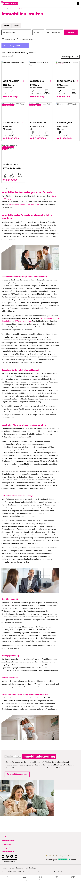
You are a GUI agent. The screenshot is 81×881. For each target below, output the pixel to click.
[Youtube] (16, 856)
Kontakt (4, 837)
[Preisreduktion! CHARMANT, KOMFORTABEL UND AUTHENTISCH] (67, 80)
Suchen (71, 32)
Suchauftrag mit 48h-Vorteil (15, 46)
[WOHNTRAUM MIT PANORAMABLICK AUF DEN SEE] (13, 80)
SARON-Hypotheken (23, 321)
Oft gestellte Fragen (8, 840)
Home (3, 9)
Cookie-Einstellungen (30, 868)
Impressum (12, 868)
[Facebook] (11, 856)
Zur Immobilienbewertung (17, 774)
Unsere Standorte (7, 851)
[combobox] (16, 32)
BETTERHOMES (7, 844)
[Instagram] (7, 856)
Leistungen (5, 848)
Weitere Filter (56, 32)
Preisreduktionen (10, 39)
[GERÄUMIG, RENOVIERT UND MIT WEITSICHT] (67, 122)
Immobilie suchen (12, 9)
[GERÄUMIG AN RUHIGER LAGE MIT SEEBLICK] (13, 163)
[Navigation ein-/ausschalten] (78, 3)
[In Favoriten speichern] (23, 81)
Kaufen (6, 25)
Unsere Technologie (9, 861)
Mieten (16, 25)
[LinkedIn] (2, 856)
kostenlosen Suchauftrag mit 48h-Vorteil (24, 204)
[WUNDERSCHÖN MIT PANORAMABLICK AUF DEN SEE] (40, 80)
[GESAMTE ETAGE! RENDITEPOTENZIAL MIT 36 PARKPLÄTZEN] (13, 122)
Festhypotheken (46, 318)
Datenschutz (19, 868)
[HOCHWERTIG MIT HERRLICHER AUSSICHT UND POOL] (40, 122)
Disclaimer (5, 868)
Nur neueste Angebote (26, 39)
